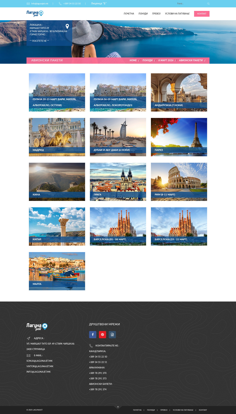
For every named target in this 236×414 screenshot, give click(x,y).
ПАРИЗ (159, 150)
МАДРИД (38, 150)
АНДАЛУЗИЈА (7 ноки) (169, 105)
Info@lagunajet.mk (39, 4)
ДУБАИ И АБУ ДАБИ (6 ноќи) (112, 150)
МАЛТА (37, 284)
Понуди (143, 14)
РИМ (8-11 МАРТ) (165, 195)
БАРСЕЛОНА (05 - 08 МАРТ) (110, 239)
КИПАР (37, 239)
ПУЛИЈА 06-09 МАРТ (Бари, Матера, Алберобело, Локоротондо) (115, 102)
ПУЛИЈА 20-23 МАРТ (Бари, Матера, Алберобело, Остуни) (54, 102)
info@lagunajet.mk (38, 372)
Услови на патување (177, 14)
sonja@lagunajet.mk (39, 361)
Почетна (129, 14)
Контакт (201, 14)
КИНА (36, 195)
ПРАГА (97, 195)
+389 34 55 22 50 (72, 4)
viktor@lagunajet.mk (39, 366)
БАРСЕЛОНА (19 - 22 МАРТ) (171, 239)
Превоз (156, 14)
